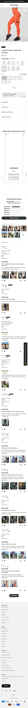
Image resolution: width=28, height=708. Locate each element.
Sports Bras (4, 638)
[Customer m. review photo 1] (5, 307)
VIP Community (5, 620)
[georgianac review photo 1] (5, 486)
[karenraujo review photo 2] (13, 519)
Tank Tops (4, 636)
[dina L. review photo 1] (5, 583)
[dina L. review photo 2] (13, 583)
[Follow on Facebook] (2, 691)
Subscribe (6, 685)
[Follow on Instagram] (6, 691)
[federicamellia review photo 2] (13, 459)
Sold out (14, 87)
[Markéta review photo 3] (22, 275)
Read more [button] (5, 339)
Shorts (3, 643)
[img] (14, 168)
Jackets (3, 641)
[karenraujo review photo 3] (22, 519)
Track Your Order (6, 652)
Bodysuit (4, 646)
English (13, 694)
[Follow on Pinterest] (10, 691)
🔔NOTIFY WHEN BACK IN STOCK (25, 354)
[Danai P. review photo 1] (5, 345)
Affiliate (3, 614)
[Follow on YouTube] (14, 691)
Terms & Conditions (6, 667)
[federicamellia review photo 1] (5, 459)
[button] (5, 58)
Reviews (4, 612)
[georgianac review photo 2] (13, 486)
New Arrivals (5, 631)
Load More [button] (14, 595)
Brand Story (4, 607)
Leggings (4, 633)
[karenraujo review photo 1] (5, 519)
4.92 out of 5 (18, 202)
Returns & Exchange (7, 657)
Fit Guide (4, 662)
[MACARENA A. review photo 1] (5, 422)
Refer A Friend (5, 617)
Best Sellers (4, 628)
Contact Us (4, 660)
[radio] (4, 63)
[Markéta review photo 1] (5, 275)
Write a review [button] (14, 218)
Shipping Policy (5, 655)
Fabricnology (5, 609)
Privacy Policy (5, 665)
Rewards (4, 622)
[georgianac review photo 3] (22, 486)
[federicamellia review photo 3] (22, 459)
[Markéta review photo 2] (13, 275)
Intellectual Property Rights (8, 670)
